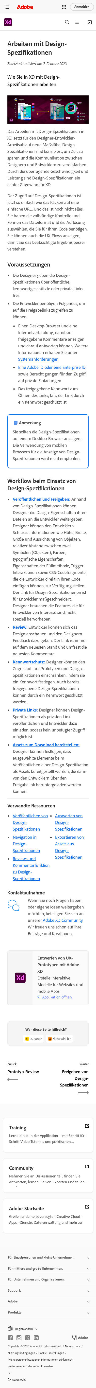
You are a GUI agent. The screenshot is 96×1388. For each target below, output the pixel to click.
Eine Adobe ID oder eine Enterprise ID (52, 367)
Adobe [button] (12, 1301)
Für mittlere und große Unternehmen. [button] (35, 1268)
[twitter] (27, 1337)
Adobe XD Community (62, 920)
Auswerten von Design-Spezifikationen (69, 822)
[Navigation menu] (7, 7)
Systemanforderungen (38, 359)
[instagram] (18, 1337)
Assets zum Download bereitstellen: (46, 744)
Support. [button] (14, 1290)
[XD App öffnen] (89, 22)
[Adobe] (25, 7)
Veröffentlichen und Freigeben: (42, 499)
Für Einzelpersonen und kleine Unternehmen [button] (41, 1257)
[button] (64, 7)
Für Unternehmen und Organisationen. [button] (36, 1279)
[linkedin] (36, 1337)
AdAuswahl (19, 1379)
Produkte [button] (14, 1312)
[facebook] (10, 1337)
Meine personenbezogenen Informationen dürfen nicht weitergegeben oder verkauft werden (40, 1363)
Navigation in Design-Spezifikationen (26, 844)
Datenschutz (72, 1346)
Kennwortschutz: (29, 662)
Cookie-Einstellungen (51, 1353)
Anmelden (82, 7)
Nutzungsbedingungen (21, 1353)
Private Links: (26, 710)
